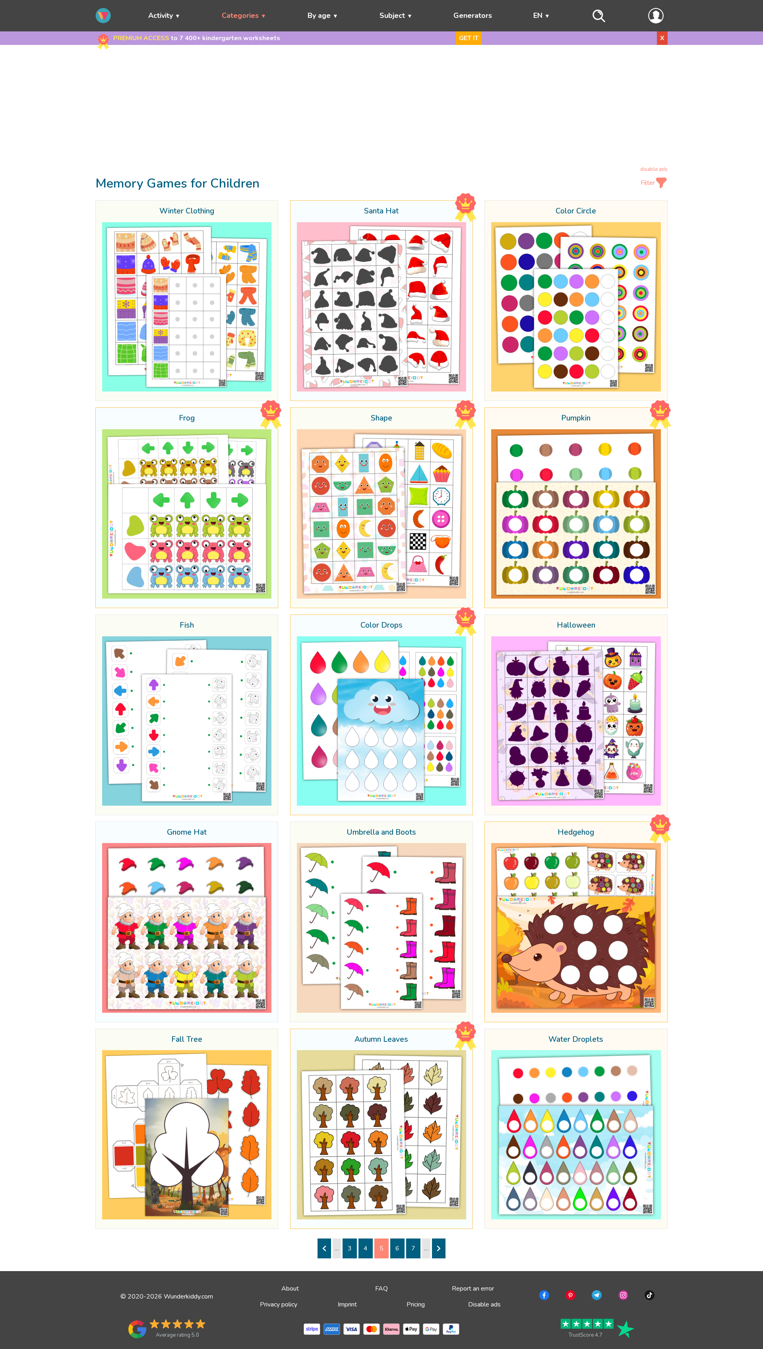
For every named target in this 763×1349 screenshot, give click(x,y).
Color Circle (576, 211)
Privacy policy (278, 1304)
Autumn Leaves (381, 1039)
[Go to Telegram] (596, 1296)
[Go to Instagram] (622, 1296)
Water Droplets (575, 1039)
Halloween (576, 625)
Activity (160, 15)
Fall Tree (186, 1039)
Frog (187, 418)
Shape (381, 418)
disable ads (654, 169)
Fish (187, 625)
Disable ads (484, 1304)
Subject (392, 15)
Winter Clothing (186, 211)
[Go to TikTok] (649, 1296)
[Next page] (438, 1248)
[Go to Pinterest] (569, 1296)
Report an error (473, 1288)
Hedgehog (576, 832)
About (290, 1288)
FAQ (381, 1288)
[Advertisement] (381, 107)
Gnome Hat (187, 832)
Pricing (416, 1304)
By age (319, 15)
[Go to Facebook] (543, 1296)
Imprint (347, 1304)
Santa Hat (381, 211)
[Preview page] (324, 1248)
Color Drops (381, 625)
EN (537, 15)
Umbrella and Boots (381, 832)
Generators (472, 15)
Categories (240, 15)
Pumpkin (576, 418)
